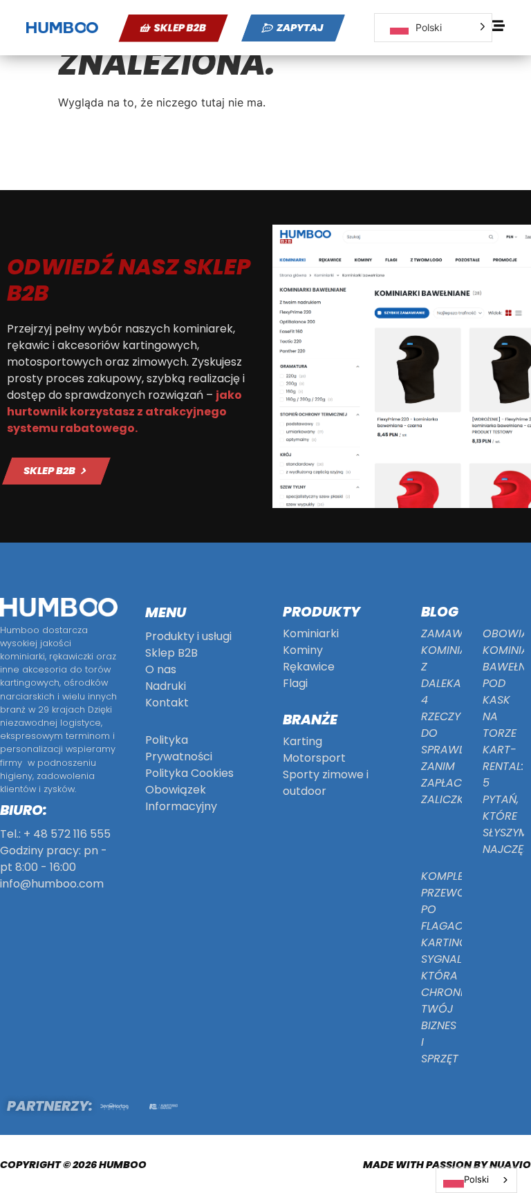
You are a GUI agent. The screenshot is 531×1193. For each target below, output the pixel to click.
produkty (321, 611)
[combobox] (476, 1180)
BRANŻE (310, 719)
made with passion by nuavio (447, 1165)
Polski (476, 1179)
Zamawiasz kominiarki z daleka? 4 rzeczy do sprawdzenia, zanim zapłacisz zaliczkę (460, 716)
